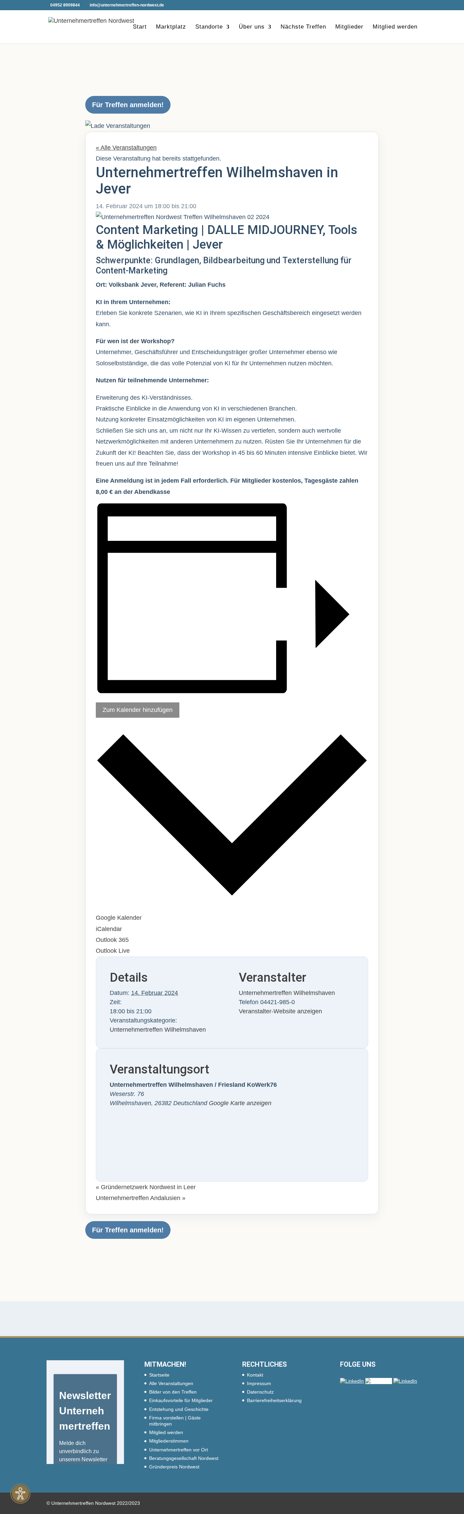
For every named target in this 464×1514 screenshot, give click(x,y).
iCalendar (109, 929)
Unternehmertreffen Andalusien (140, 1198)
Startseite (159, 1375)
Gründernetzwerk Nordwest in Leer (146, 1187)
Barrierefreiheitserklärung (274, 1400)
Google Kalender (119, 917)
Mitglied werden (395, 27)
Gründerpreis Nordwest (174, 1466)
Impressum (259, 1383)
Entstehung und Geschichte (179, 1409)
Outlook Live (113, 950)
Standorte (209, 27)
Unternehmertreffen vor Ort (178, 1449)
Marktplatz (171, 27)
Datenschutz (260, 1392)
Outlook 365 (112, 939)
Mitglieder (349, 27)
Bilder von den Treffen (173, 1392)
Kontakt (255, 1375)
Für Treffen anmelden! (128, 105)
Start (140, 27)
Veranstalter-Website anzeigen (280, 1011)
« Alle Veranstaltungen (126, 147)
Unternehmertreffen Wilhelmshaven (158, 1029)
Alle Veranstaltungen (171, 1383)
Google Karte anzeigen (240, 1103)
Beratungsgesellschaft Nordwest (183, 1458)
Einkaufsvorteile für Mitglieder (181, 1400)
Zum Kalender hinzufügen (138, 709)
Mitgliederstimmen (169, 1441)
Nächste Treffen (303, 27)
